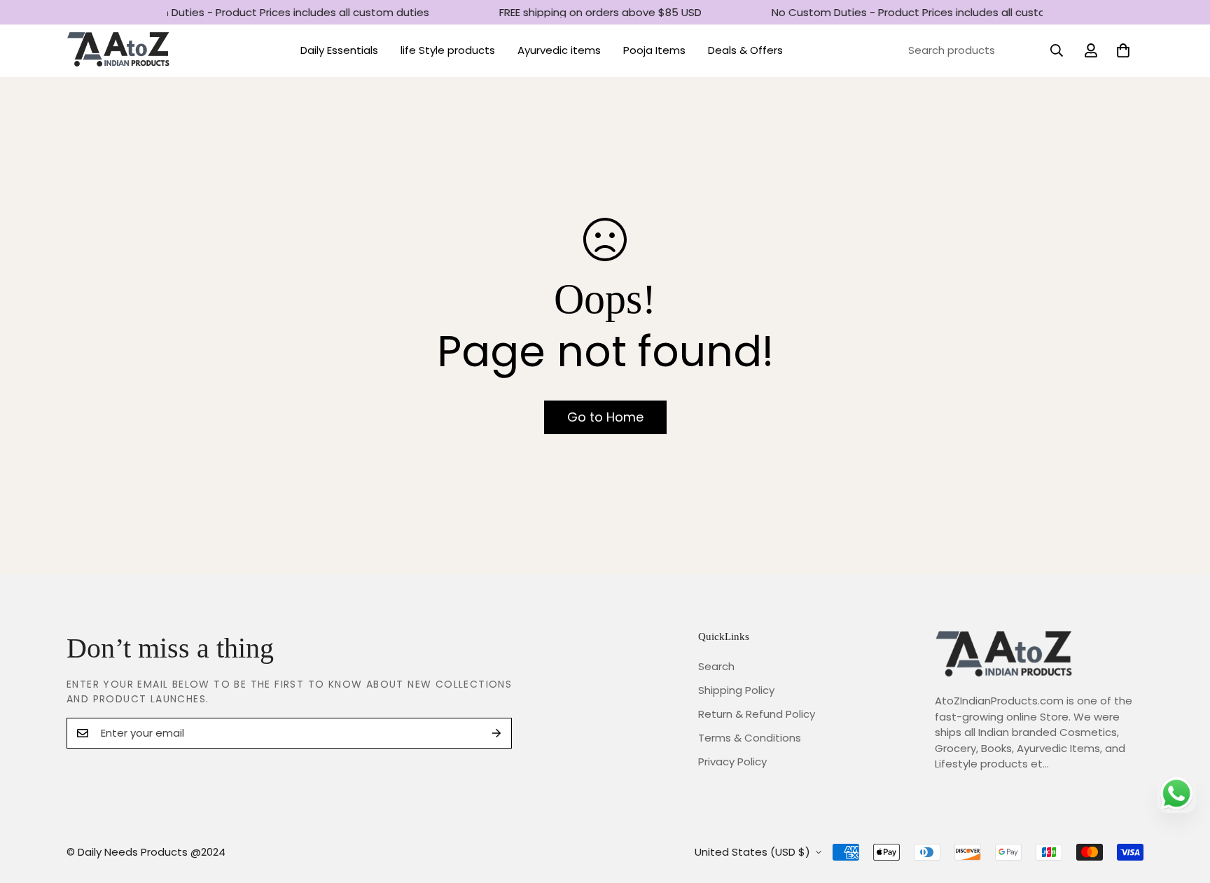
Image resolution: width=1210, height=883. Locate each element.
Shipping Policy (736, 690)
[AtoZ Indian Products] (119, 51)
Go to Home (605, 417)
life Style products (448, 50)
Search (716, 666)
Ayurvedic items (559, 50)
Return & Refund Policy (756, 714)
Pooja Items (654, 50)
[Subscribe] (496, 733)
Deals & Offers (745, 50)
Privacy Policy (732, 761)
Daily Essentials (339, 50)
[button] (1123, 50)
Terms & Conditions (749, 737)
